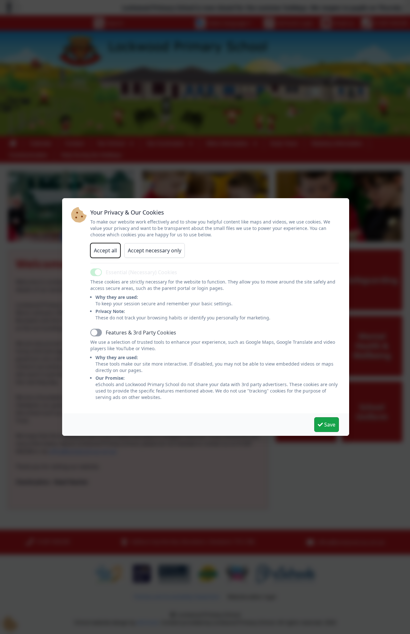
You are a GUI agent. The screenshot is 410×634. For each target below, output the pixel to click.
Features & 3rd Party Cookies (141, 332)
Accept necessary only (154, 250)
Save (329, 424)
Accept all (105, 250)
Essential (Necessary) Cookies (141, 272)
